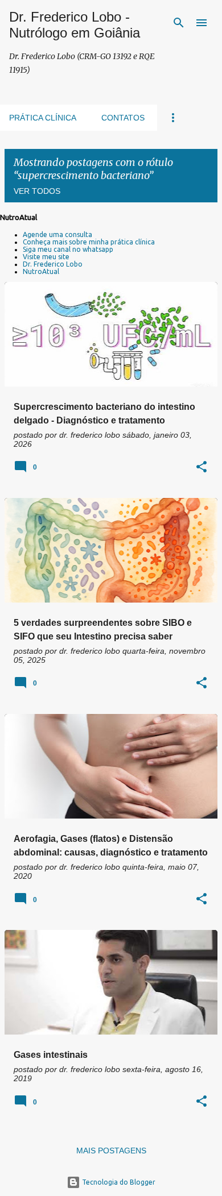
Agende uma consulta (57, 234)
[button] (201, 467)
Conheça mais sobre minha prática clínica (89, 242)
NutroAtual (41, 271)
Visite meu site (46, 256)
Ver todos (37, 191)
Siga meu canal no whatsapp (68, 249)
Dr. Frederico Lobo (53, 264)
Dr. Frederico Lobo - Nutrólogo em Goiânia (74, 24)
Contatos (123, 117)
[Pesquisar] (179, 22)
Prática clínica (42, 117)
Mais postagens (111, 1150)
